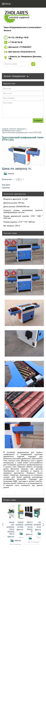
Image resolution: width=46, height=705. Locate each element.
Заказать (11, 174)
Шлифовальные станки (11, 131)
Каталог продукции (17, 129)
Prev (2, 524)
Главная (5, 129)
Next (43, 524)
